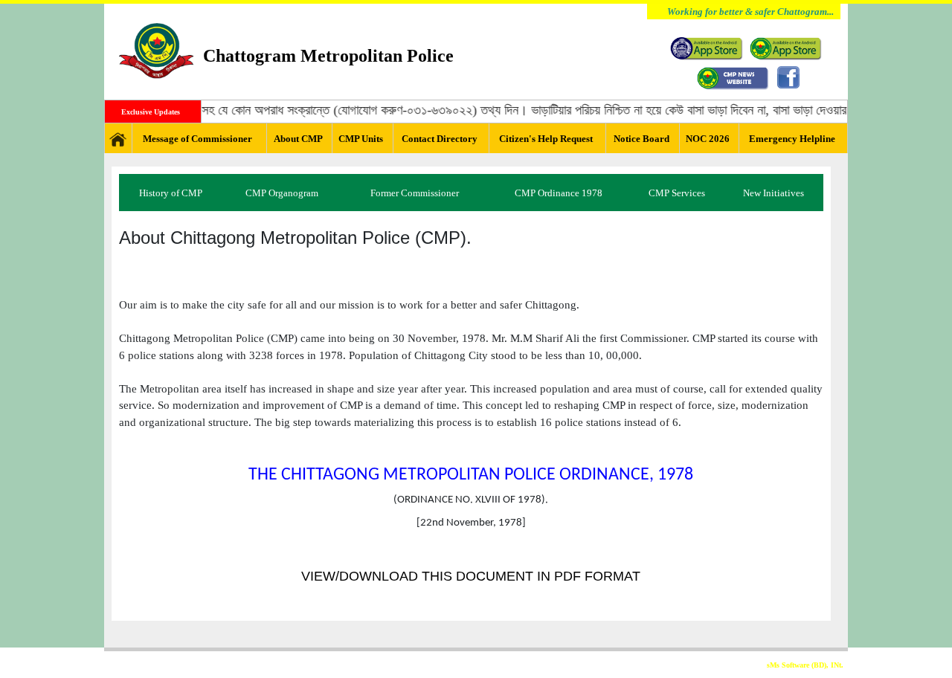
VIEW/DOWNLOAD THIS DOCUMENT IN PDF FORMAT (470, 576)
